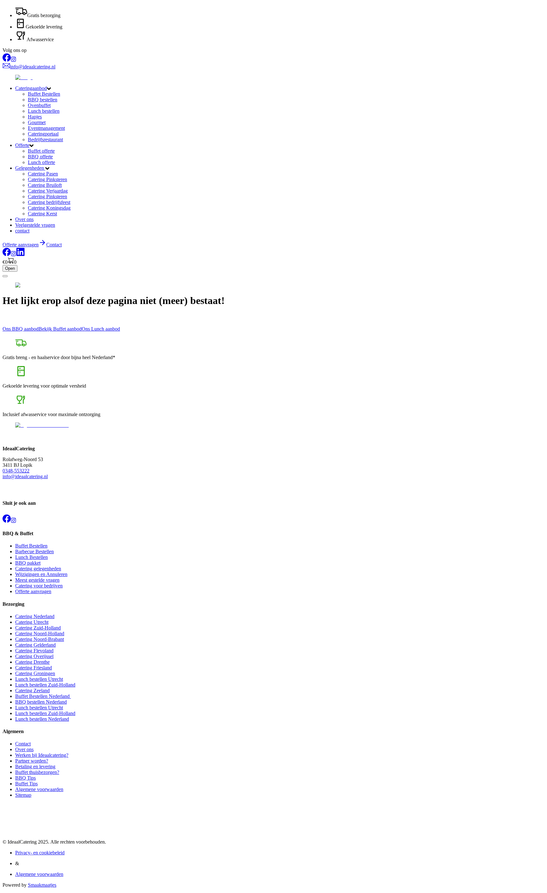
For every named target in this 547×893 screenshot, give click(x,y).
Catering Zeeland (32, 690)
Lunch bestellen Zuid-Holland (45, 684)
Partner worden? (31, 760)
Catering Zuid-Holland (38, 627)
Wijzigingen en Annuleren (41, 574)
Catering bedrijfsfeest (49, 202)
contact (22, 230)
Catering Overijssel (34, 656)
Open (10, 268)
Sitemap (23, 795)
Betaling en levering (35, 766)
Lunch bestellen (44, 111)
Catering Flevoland (34, 650)
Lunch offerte (41, 162)
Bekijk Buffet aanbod (60, 329)
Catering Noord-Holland (39, 633)
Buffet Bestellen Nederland (43, 696)
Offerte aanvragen (33, 591)
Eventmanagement (46, 128)
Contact (54, 244)
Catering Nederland (34, 616)
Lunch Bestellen (31, 557)
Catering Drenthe (32, 662)
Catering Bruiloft (45, 185)
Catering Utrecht (31, 622)
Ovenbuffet (39, 105)
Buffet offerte (41, 151)
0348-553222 (16, 470)
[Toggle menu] (5, 276)
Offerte (22, 145)
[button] (279, 88)
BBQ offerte (40, 156)
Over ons (24, 219)
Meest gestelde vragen (37, 580)
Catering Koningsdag (49, 208)
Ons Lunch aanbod (101, 329)
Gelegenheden (30, 168)
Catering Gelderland (35, 645)
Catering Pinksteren (47, 179)
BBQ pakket (28, 563)
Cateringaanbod (31, 88)
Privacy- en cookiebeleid (40, 852)
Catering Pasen (43, 173)
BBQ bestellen (42, 99)
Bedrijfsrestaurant (45, 139)
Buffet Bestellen (44, 94)
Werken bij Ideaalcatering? (41, 755)
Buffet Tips (26, 783)
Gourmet (37, 122)
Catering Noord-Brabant (39, 639)
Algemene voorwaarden (39, 789)
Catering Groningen (35, 673)
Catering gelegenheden (38, 568)
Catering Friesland (33, 667)
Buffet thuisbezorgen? (37, 772)
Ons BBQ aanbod (21, 329)
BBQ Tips (25, 778)
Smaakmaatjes (42, 885)
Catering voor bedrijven (39, 585)
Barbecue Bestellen (34, 551)
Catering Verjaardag (48, 190)
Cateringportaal (43, 133)
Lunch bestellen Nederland (42, 719)
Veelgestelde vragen (35, 225)
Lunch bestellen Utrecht (39, 679)
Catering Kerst (42, 213)
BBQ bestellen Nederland (41, 702)
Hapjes (35, 116)
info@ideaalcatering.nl (25, 476)
